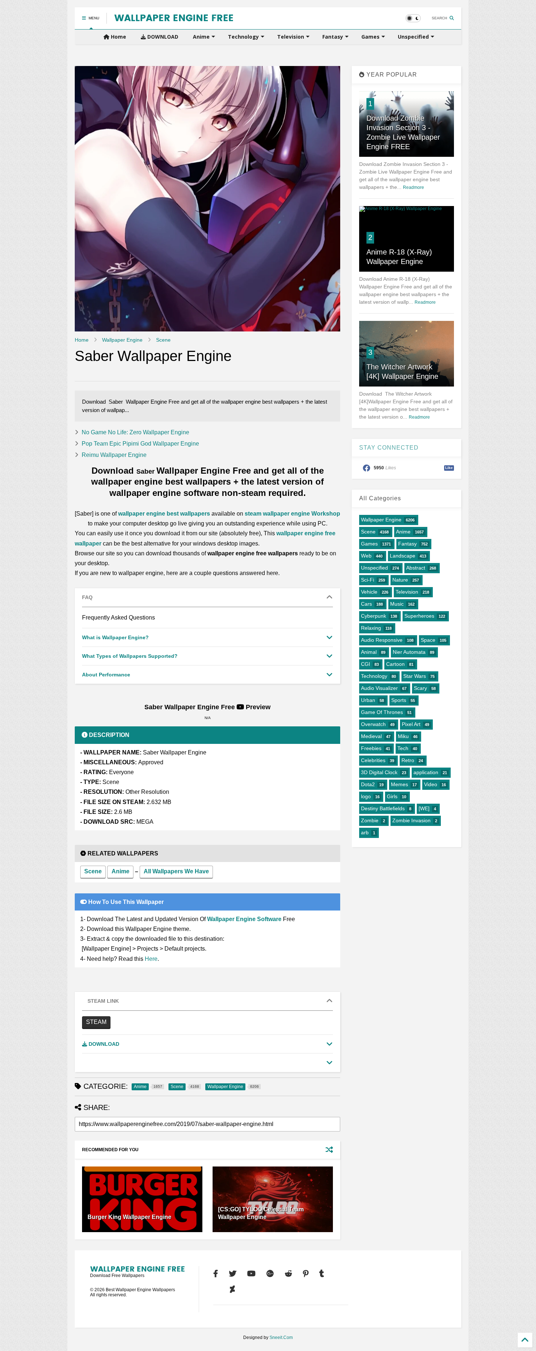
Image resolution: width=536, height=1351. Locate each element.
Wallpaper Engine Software (244, 919)
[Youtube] (251, 1274)
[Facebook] (215, 1274)
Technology (243, 36)
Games (370, 36)
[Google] (270, 1274)
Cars (366, 604)
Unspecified (413, 36)
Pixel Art (411, 724)
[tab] (207, 597)
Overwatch (373, 724)
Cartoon (395, 664)
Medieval (371, 736)
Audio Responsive (382, 640)
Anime (201, 36)
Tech (402, 748)
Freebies (371, 748)
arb (365, 832)
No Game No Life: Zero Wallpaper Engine (135, 432)
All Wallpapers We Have (176, 871)
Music (397, 604)
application (425, 772)
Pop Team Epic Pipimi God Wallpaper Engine (140, 443)
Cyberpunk (373, 616)
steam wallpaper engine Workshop (292, 513)
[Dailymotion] (216, 1289)
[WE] (424, 808)
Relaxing (371, 628)
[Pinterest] (305, 1274)
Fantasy (332, 36)
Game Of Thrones (382, 712)
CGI (365, 664)
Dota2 (368, 784)
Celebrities (373, 760)
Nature (400, 580)
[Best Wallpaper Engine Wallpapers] (173, 18)
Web (366, 556)
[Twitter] (232, 1274)
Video (430, 784)
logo (366, 796)
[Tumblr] (321, 1274)
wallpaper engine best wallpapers (164, 513)
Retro (407, 760)
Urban (368, 700)
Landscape (402, 556)
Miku (403, 736)
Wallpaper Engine (122, 340)
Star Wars (414, 676)
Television (290, 36)
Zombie (369, 820)
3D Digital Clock (379, 772)
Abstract (415, 568)
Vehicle (369, 592)
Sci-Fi (367, 580)
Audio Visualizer (379, 688)
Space (428, 640)
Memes (399, 784)
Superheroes (419, 616)
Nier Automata (409, 652)
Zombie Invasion (411, 820)
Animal (369, 652)
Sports (398, 700)
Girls (392, 796)
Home (117, 36)
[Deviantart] (232, 1289)
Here (151, 959)
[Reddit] (288, 1274)
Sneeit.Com (281, 1337)
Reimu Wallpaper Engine (114, 455)
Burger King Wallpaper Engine (129, 1217)
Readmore (413, 187)
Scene (163, 340)
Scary (420, 688)
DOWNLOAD (162, 36)
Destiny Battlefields (383, 808)
